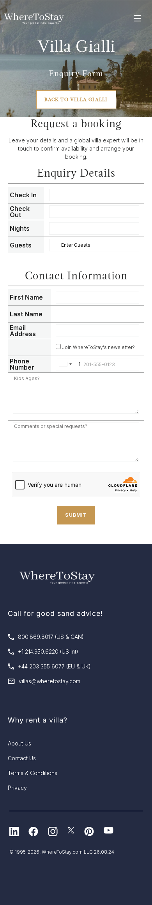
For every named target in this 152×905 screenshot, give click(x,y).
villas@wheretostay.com (49, 681)
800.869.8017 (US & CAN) (51, 636)
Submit (76, 515)
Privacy (17, 787)
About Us (19, 743)
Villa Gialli (76, 46)
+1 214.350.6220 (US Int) (48, 651)
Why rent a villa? (37, 720)
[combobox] (68, 364)
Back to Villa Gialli (76, 99)
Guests (21, 245)
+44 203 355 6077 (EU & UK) (54, 666)
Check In (23, 195)
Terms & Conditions (32, 773)
